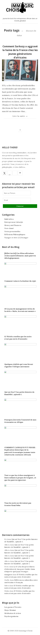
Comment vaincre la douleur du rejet (20, 281)
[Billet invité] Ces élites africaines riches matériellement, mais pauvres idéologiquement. (20, 255)
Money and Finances (12, 225)
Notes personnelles (12, 231)
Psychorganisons (11, 616)
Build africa (9, 219)
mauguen (8, 574)
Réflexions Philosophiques (14, 234)
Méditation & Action (12, 613)
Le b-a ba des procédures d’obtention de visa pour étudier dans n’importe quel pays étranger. (19, 569)
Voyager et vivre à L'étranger (16, 237)
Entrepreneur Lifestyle (13, 222)
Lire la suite (20, 116)
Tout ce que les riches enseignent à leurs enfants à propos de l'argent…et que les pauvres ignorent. (20, 477)
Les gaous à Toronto (12, 607)
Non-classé (9, 228)
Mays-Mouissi (10, 610)
